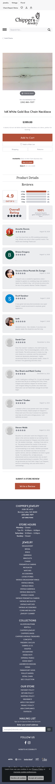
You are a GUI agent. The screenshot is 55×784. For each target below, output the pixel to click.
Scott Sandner (21, 295)
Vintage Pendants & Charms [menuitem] (27, 598)
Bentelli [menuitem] (27, 627)
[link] (6, 2)
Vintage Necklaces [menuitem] (27, 601)
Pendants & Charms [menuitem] (27, 564)
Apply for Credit (27, 702)
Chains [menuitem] (27, 561)
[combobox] (27, 30)
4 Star (23, 194)
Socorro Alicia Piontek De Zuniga (30, 270)
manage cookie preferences (25, 772)
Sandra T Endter (22, 400)
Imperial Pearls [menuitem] (27, 658)
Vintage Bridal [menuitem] (27, 582)
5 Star (23, 191)
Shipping (15, 149)
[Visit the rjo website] (37, 759)
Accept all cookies (36, 778)
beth (17, 318)
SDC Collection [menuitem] (27, 679)
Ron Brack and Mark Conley (28, 370)
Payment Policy (27, 690)
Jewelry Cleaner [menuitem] (28, 613)
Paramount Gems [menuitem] (27, 670)
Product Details (27, 178)
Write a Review (27, 486)
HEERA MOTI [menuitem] (27, 655)
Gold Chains (8, 38)
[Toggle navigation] (4, 29)
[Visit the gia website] (18, 759)
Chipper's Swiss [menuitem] (27, 633)
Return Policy (27, 693)
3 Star (23, 196)
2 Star (23, 199)
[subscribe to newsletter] (49, 729)
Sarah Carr (20, 339)
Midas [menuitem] (27, 667)
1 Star (23, 202)
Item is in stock (27, 162)
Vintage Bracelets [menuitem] (27, 592)
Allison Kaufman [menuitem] (27, 624)
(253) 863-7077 (27, 102)
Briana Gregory (22, 251)
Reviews (27, 184)
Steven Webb (21, 427)
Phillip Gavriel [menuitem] (27, 673)
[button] (22, 7)
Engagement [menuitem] (27, 546)
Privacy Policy (27, 705)
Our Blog (27, 711)
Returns (40, 149)
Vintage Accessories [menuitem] (27, 607)
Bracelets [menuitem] (27, 558)
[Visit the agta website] (10, 759)
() (48, 191)
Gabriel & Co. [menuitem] (27, 645)
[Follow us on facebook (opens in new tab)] (25, 742)
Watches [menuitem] (27, 570)
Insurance (27, 699)
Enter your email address (27, 724)
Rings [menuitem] (27, 552)
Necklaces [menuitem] (27, 567)
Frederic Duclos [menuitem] (27, 642)
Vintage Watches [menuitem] (27, 604)
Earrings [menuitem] (27, 555)
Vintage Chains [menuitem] (27, 595)
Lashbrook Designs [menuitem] (27, 664)
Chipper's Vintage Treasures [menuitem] (27, 636)
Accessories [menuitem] (27, 573)
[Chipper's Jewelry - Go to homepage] (27, 18)
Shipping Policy (27, 696)
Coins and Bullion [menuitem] (27, 610)
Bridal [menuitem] (27, 549)
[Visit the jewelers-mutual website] (28, 759)
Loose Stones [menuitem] (27, 576)
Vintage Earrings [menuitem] (27, 589)
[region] (27, 71)
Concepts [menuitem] (27, 639)
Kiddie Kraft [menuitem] (27, 661)
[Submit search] (49, 30)
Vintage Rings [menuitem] (27, 586)
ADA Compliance (27, 708)
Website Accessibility (27, 749)
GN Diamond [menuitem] (27, 651)
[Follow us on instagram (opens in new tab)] (29, 742)
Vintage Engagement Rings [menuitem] (27, 579)
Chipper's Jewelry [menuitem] (27, 630)
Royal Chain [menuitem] (27, 676)
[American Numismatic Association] (44, 759)
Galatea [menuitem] (27, 648)
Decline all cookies (18, 778)
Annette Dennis (22, 228)
